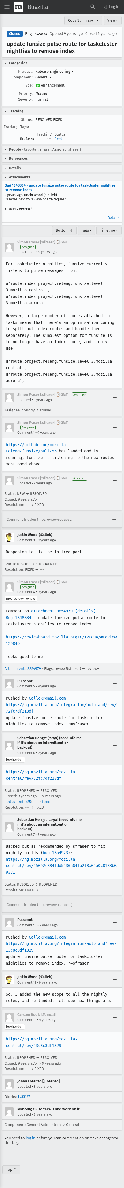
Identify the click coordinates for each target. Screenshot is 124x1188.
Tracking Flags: (16, 127)
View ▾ (112, 20)
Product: (25, 71)
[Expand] (114, 520)
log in (30, 1138)
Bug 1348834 (36, 33)
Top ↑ (11, 1169)
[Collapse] (114, 247)
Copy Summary (80, 20)
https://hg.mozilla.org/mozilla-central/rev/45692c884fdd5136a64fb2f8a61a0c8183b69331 (61, 866)
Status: (27, 119)
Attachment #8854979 (23, 668)
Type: (28, 85)
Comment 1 (26, 433)
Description (26, 252)
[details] (85, 611)
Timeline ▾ (109, 230)
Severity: (25, 99)
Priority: (26, 93)
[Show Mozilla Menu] (18, 7)
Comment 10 (27, 925)
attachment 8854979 (52, 611)
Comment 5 (26, 686)
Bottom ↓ (64, 230)
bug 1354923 (55, 852)
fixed (58, 139)
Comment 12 (26, 1020)
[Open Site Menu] (7, 7)
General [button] (43, 77)
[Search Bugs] (92, 7)
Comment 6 (26, 753)
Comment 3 (26, 540)
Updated (24, 400)
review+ (25, 208)
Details (113, 217)
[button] (111, 7)
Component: (22, 77)
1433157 (24, 1097)
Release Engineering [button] (54, 71)
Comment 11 (26, 982)
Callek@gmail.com (47, 698)
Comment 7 (26, 834)
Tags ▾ (86, 230)
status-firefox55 (18, 802)
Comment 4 (26, 592)
